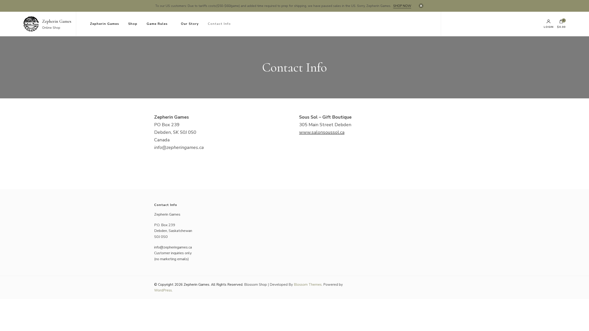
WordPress (163, 290)
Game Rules (157, 24)
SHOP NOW (402, 6)
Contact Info (219, 24)
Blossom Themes (308, 284)
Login (549, 26)
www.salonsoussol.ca (321, 132)
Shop (132, 24)
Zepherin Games (56, 21)
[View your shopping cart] (561, 23)
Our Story (190, 24)
